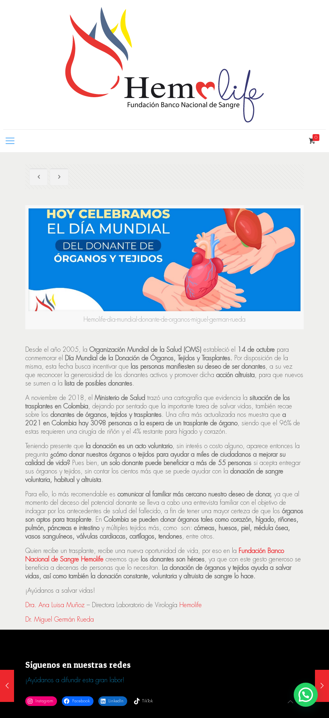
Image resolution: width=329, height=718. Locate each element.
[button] (306, 695)
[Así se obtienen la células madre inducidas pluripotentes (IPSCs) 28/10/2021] (322, 686)
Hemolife (190, 605)
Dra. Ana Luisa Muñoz (55, 605)
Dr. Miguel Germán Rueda (59, 619)
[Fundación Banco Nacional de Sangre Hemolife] (164, 64)
